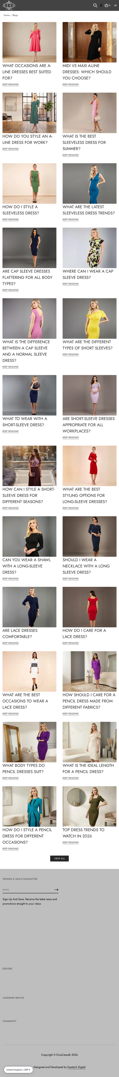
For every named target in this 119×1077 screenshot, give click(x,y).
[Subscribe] (56, 890)
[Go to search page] (95, 5)
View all (59, 858)
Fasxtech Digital (76, 1067)
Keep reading (10, 84)
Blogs (15, 15)
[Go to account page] (101, 6)
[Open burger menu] (115, 5)
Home (7, 15)
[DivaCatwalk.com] (9, 5)
